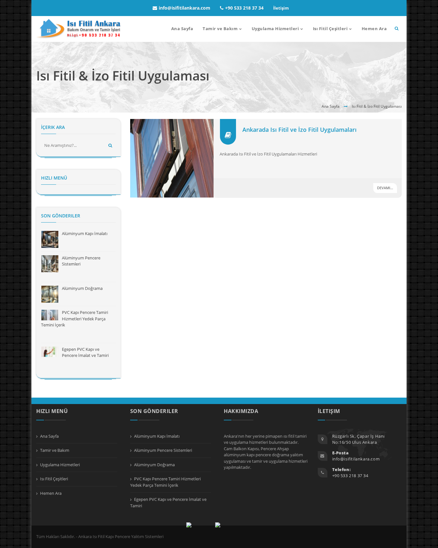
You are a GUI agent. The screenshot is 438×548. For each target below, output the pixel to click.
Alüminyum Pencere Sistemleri (163, 450)
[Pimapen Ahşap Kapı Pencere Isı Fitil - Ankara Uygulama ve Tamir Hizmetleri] (78, 29)
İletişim (281, 8)
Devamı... (385, 187)
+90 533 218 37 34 (244, 8)
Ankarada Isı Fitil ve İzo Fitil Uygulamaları (299, 129)
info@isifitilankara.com (184, 8)
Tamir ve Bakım (54, 450)
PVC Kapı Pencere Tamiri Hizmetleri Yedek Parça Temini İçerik (74, 318)
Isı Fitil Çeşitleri (54, 479)
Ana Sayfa (331, 106)
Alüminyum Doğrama (82, 288)
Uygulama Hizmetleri (60, 465)
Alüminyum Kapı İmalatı (84, 233)
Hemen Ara (51, 493)
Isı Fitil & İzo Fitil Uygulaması (377, 106)
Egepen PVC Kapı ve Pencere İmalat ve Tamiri (85, 352)
